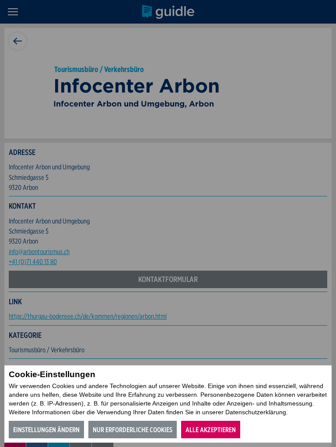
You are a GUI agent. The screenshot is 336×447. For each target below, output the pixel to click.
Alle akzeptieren (211, 430)
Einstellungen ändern (46, 430)
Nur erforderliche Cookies (132, 430)
